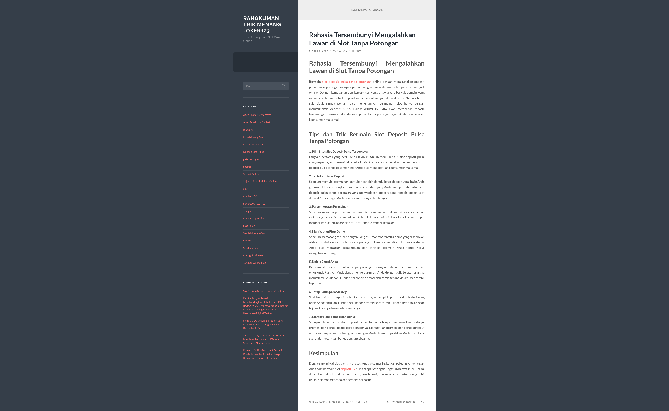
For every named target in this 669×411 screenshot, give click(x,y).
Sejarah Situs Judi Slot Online (260, 181)
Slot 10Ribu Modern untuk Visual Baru (265, 291)
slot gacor (249, 211)
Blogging (248, 129)
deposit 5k (348, 369)
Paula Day (339, 51)
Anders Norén (405, 402)
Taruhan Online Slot (254, 262)
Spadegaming (251, 247)
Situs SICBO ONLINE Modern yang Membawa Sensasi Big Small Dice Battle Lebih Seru (263, 324)
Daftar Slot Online (253, 144)
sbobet (247, 166)
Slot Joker (249, 225)
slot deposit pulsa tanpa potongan (346, 81)
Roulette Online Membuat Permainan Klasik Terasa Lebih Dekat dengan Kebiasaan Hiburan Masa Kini (264, 354)
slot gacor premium (254, 218)
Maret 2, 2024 (318, 51)
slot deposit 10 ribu (254, 203)
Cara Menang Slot (253, 137)
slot (245, 188)
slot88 (247, 240)
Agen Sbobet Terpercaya (257, 114)
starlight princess (253, 255)
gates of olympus (253, 159)
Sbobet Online (251, 174)
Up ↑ (422, 402)
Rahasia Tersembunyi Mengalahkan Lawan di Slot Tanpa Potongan (362, 38)
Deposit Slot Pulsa (253, 151)
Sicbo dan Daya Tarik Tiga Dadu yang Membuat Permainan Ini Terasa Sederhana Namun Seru (264, 339)
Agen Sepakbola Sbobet (256, 122)
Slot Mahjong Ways (254, 233)
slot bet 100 (250, 196)
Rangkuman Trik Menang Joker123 (262, 24)
